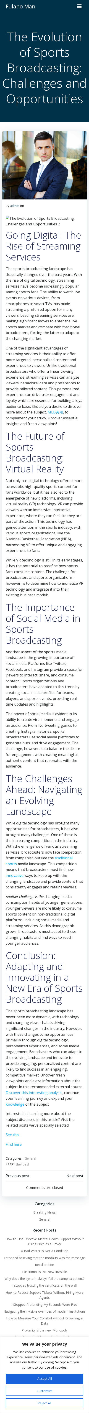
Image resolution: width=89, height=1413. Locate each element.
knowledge (15, 1104)
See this (12, 1134)
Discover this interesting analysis (34, 1092)
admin (14, 206)
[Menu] (79, 6)
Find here (14, 1144)
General (30, 1158)
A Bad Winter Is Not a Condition (44, 1251)
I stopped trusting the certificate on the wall (44, 1285)
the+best (22, 1164)
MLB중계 (55, 412)
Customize (44, 1391)
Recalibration (44, 1265)
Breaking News (44, 1212)
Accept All (44, 1378)
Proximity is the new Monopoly (45, 1330)
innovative (15, 875)
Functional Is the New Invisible (44, 1272)
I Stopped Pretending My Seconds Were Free (44, 1304)
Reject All (44, 1403)
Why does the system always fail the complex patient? (44, 1278)
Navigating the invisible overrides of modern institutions (44, 1311)
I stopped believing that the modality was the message (44, 1258)
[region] (44, 1374)
